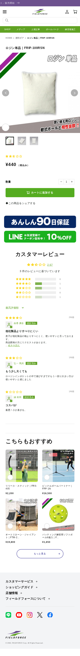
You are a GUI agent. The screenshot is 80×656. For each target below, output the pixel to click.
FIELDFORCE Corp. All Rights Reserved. (27, 643)
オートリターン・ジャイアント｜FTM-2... (21, 536)
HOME (9, 38)
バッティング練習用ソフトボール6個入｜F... (57, 536)
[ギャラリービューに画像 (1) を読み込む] (10, 141)
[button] (5, 12)
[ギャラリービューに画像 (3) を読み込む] (34, 141)
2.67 (50, 264)
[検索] (7, 20)
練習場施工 (70, 29)
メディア (21, 29)
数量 (8, 181)
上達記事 (35, 29)
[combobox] (40, 20)
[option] (40, 93)
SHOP (7, 29)
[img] (14, 317)
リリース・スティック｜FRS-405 (21, 487)
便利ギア (19, 38)
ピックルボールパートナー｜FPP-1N (57, 487)
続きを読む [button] (14, 345)
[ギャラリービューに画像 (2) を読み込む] (22, 141)
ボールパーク (52, 29)
